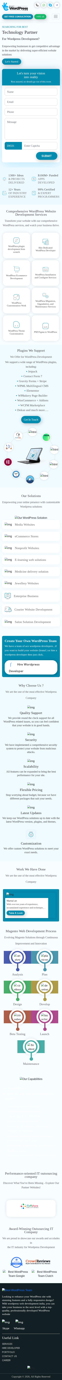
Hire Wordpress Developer (24, 668)
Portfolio (8, 1352)
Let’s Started (11, 61)
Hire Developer (11, 1348)
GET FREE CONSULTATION (17, 16)
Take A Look (44, 905)
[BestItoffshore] (31, 1208)
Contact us (9, 1356)
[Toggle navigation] (55, 16)
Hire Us (40, 16)
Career (6, 1360)
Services (7, 1344)
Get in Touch (31, 419)
